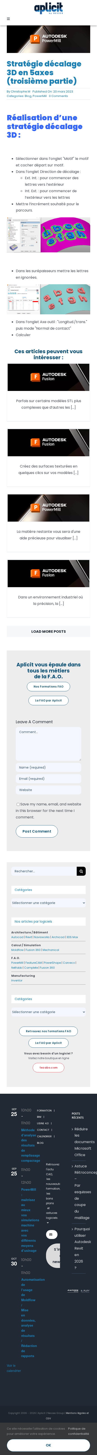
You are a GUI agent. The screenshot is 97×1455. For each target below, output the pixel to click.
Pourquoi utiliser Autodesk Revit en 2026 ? (78, 1248)
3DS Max (72, 937)
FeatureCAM (33, 963)
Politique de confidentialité (78, 1431)
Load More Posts (48, 631)
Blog (28, 96)
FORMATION (44, 1110)
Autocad (17, 937)
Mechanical (51, 950)
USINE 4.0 (43, 1123)
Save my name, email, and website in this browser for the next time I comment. (48, 811)
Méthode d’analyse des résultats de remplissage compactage (30, 1145)
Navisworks (42, 937)
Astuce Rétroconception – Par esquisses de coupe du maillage (78, 1192)
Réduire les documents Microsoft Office (78, 1142)
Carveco (69, 963)
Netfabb (16, 968)
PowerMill (40, 96)
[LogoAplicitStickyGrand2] (48, 4)
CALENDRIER (44, 1136)
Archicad (58, 937)
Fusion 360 (33, 950)
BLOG (40, 1143)
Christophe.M (20, 91)
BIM (39, 1117)
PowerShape (52, 963)
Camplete (31, 968)
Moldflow (17, 950)
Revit (28, 937)
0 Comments (58, 96)
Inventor (16, 980)
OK (48, 1445)
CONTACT (43, 1130)
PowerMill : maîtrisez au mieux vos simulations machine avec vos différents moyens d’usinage (30, 1220)
